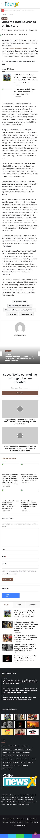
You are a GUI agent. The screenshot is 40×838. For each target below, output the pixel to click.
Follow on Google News (20, 825)
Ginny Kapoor (6, 752)
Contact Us (19, 822)
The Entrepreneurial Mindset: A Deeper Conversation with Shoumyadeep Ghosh (24, 91)
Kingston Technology (8, 755)
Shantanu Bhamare (23, 765)
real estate (30, 762)
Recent (19, 605)
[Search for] (38, 5)
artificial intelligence (13, 746)
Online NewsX (8, 30)
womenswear (27, 314)
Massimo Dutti (20, 302)
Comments (32, 605)
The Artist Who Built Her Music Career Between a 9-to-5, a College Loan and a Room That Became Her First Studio (25, 648)
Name (4, 549)
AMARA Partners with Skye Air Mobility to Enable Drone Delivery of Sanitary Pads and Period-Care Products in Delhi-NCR (26, 614)
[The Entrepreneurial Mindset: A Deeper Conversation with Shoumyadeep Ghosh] (7, 91)
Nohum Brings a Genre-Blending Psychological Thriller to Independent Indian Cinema (25, 658)
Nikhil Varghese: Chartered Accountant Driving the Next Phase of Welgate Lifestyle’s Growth (29, 504)
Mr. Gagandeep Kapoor (23, 755)
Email (4, 556)
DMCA (26, 822)
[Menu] (2, 5)
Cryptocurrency (7, 749)
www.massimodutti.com (17, 48)
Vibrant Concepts (7, 769)
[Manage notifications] (35, 833)
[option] (20, 353)
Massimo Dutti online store (20, 306)
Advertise (12, 822)
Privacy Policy (34, 822)
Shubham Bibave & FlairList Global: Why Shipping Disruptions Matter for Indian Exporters (19, 358)
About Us (5, 822)
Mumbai (32, 759)
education (28, 749)
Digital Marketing (18, 749)
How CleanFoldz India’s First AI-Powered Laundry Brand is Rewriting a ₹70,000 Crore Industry (10, 504)
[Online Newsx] (12, 4)
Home (4, 14)
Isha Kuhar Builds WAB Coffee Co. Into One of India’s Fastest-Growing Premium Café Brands (29, 477)
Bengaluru (24, 746)
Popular (6, 605)
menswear (13, 314)
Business (10, 14)
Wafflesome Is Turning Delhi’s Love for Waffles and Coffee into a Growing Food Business (25, 637)
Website (4, 564)
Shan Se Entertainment (9, 765)
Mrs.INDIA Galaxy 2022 (21, 759)
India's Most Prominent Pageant (21, 752)
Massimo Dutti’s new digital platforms (20, 310)
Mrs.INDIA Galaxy (7, 759)
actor (4, 746)
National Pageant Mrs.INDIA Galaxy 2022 (14, 762)
